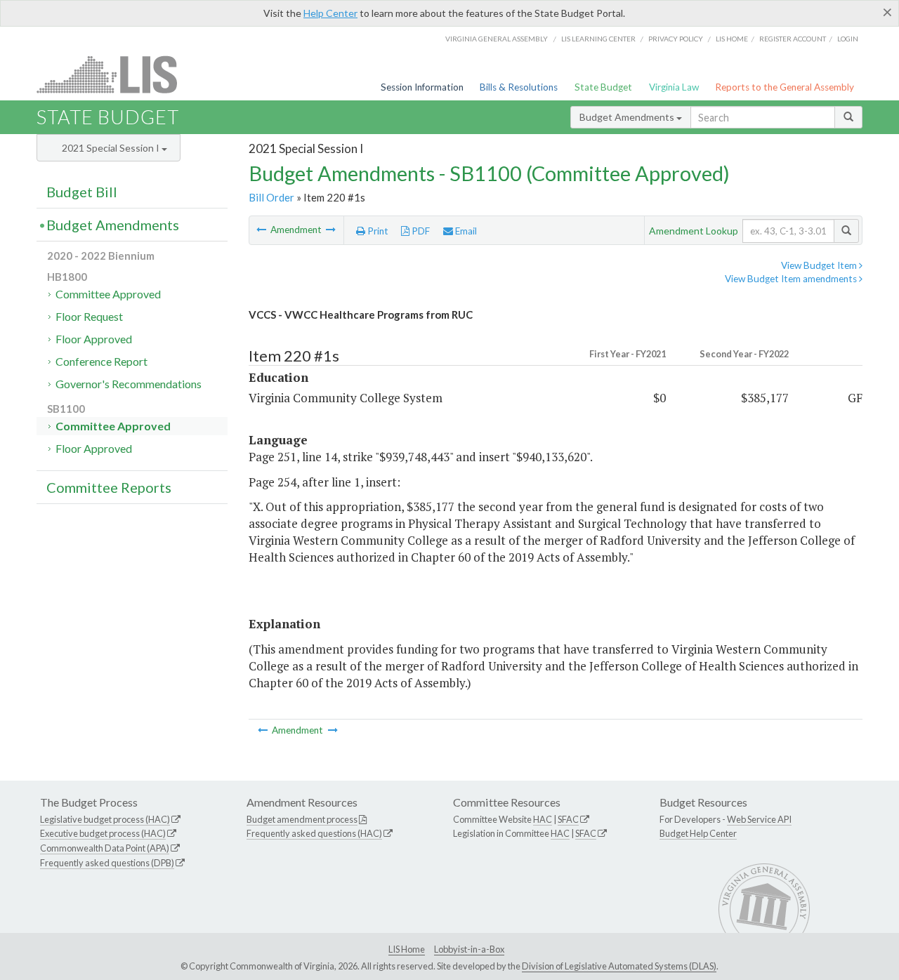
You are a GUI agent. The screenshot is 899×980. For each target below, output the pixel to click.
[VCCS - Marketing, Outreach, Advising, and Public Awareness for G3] (331, 229)
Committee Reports (108, 487)
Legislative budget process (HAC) (105, 819)
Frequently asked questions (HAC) (314, 833)
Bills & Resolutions (519, 87)
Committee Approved (108, 293)
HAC (542, 819)
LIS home (732, 38)
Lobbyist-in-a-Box (469, 949)
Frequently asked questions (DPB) (107, 862)
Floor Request (89, 316)
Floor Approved (93, 338)
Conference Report (101, 361)
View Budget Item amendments (792, 278)
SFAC (568, 819)
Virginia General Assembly (496, 38)
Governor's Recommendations (128, 383)
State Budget (603, 87)
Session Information (422, 87)
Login (847, 38)
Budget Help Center (698, 833)
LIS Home (406, 949)
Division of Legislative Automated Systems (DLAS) (619, 966)
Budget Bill (81, 191)
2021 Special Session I (112, 148)
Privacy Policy (675, 38)
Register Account (792, 38)
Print (376, 231)
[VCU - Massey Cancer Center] (262, 229)
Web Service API (759, 819)
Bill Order (271, 197)
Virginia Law (674, 87)
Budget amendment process (302, 819)
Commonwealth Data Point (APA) (104, 848)
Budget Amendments (627, 117)
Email (465, 231)
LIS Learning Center (598, 38)
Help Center (330, 13)
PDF (419, 231)
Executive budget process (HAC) (103, 833)
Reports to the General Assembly (784, 87)
